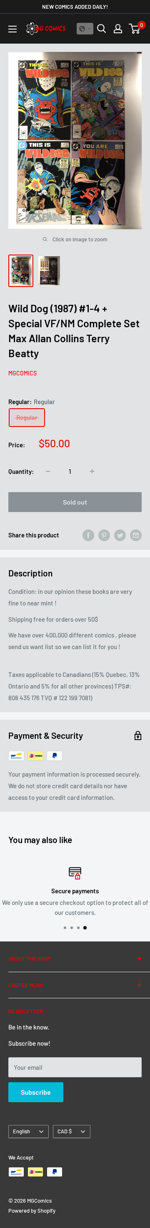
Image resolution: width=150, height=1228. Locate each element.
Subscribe (36, 1092)
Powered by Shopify (31, 1210)
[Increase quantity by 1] (92, 471)
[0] (135, 29)
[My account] (118, 28)
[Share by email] (136, 535)
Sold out (75, 502)
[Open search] (101, 28)
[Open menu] (12, 29)
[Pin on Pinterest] (104, 535)
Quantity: (21, 471)
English (21, 1131)
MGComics (22, 373)
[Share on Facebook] (88, 535)
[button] (85, 28)
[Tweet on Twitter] (120, 535)
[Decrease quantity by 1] (48, 471)
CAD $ (65, 1131)
